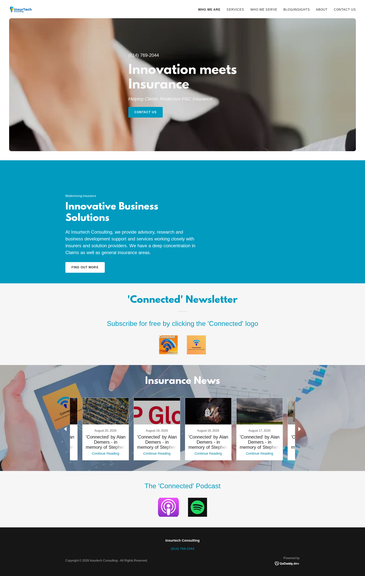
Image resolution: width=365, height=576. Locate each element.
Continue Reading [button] (105, 453)
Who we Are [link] (209, 9)
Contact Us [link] (345, 9)
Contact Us (145, 112)
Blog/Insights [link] (296, 9)
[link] (21, 9)
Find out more (85, 267)
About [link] (322, 9)
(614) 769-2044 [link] (143, 55)
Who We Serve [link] (264, 9)
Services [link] (235, 9)
